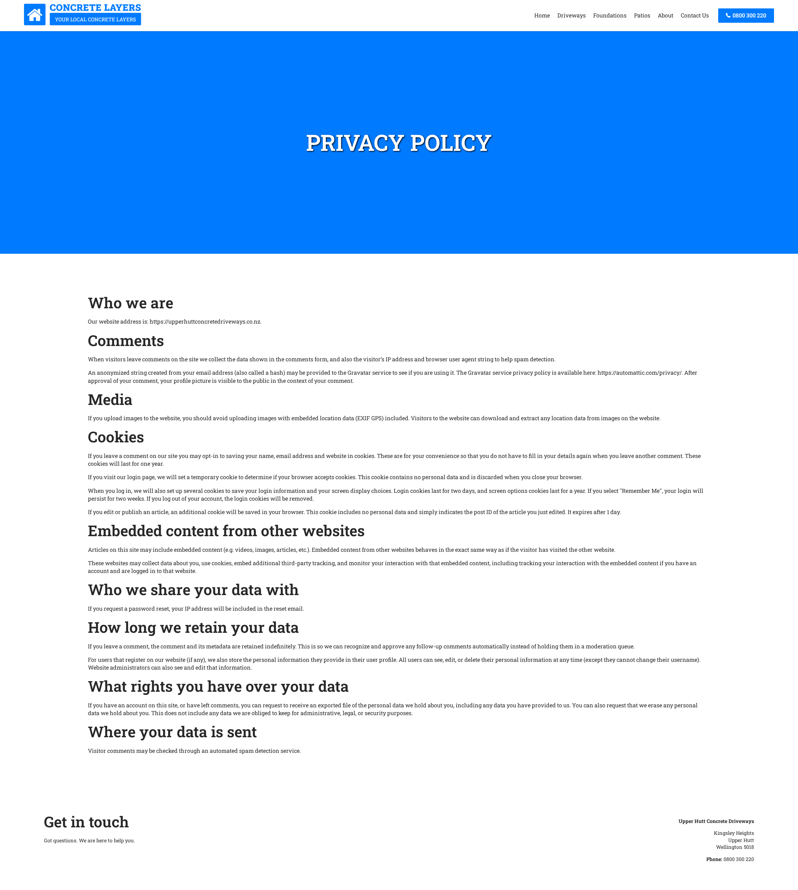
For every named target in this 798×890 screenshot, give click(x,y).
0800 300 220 (748, 15)
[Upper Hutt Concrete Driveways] (82, 23)
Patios (642, 15)
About (665, 15)
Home (542, 15)
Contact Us (695, 15)
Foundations (610, 15)
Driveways (571, 15)
